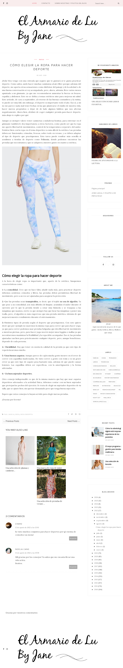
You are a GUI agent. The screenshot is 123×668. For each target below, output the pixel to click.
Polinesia (45, 139)
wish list (96, 389)
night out (96, 397)
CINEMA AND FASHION (100, 366)
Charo (18, 524)
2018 (96, 563)
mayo (98, 540)
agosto (99, 524)
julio (98, 533)
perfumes (112, 382)
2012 (96, 583)
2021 (96, 553)
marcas (41, 59)
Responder (73, 538)
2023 (96, 507)
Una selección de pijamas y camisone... (17, 469)
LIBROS (95, 362)
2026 (96, 497)
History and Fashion (112, 378)
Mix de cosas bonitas (107, 393)
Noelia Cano (22, 549)
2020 (96, 556)
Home (34, 3)
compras (117, 374)
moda (17, 414)
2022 (96, 510)
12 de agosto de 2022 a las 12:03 (27, 527)
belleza (113, 366)
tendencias (105, 362)
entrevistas (106, 385)
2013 (96, 579)
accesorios (97, 378)
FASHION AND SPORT (108, 389)
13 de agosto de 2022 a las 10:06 (27, 553)
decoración (97, 374)
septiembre (101, 520)
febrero (99, 546)
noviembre (100, 517)
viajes (95, 393)
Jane (40, 75)
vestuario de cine (99, 370)
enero (98, 550)
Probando (112, 358)
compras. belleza (99, 382)
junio (98, 537)
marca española (114, 370)
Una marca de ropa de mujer (49, 468)
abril (98, 543)
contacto (45, 3)
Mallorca (107, 397)
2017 (96, 566)
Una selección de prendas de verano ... (49, 502)
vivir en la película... (100, 401)
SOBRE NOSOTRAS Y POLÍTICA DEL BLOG (71, 3)
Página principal (98, 188)
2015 (96, 573)
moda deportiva (26, 414)
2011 (96, 586)
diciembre (100, 514)
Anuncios (117, 385)
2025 (96, 501)
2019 (96, 560)
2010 (96, 589)
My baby (108, 374)
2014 (96, 576)
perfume (96, 385)
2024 (96, 504)
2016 (96, 570)
